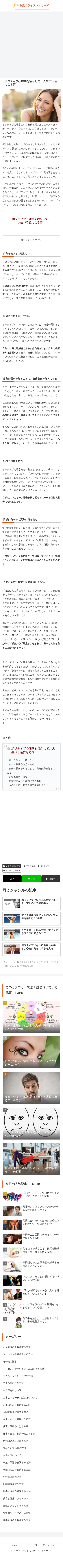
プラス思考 (30, 866)
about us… (17, 1545)
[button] (50, 878)
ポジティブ (44, 866)
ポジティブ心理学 (13, 870)
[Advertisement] (31, 44)
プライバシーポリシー (46, 1545)
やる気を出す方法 (13, 866)
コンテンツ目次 (29, 240)
